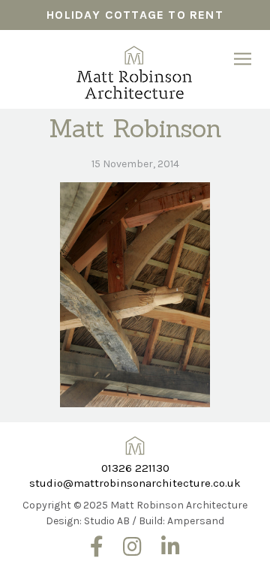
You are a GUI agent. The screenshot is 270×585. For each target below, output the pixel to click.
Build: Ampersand (181, 520)
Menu (242, 58)
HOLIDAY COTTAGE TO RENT (135, 15)
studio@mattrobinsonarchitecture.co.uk (135, 483)
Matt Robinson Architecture (135, 67)
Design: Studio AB (88, 520)
